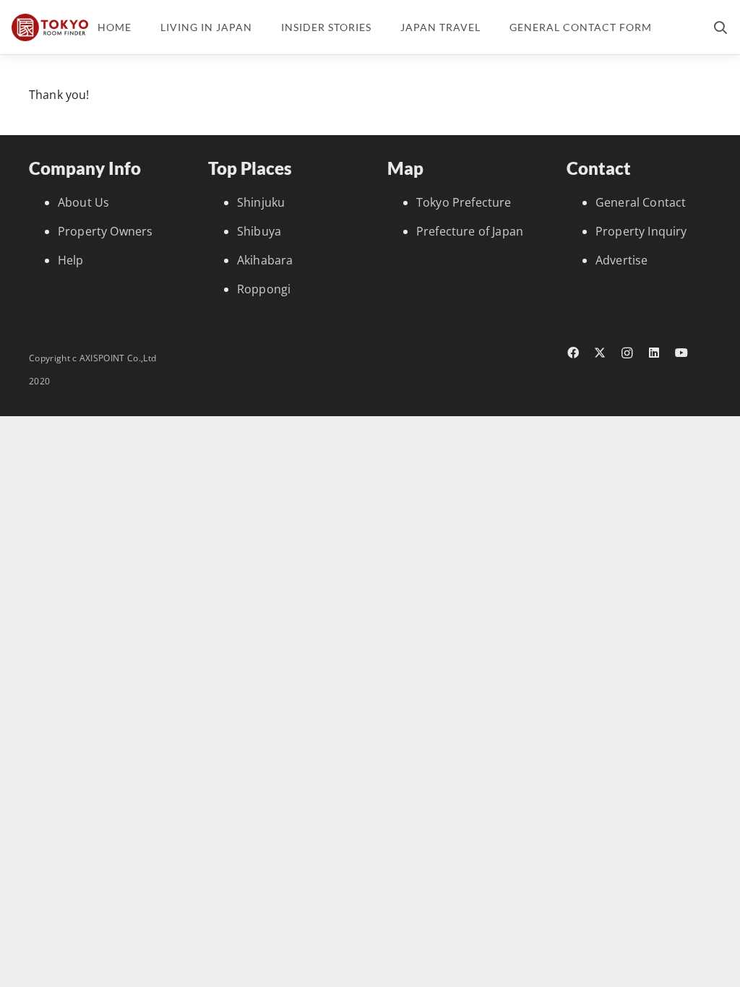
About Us (83, 202)
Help (71, 260)
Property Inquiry (641, 231)
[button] (720, 27)
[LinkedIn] (654, 352)
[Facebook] (573, 352)
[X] (600, 352)
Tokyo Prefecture (464, 202)
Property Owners (105, 231)
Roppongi (264, 289)
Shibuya (259, 231)
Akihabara (265, 260)
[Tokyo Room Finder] (50, 27)
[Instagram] (627, 353)
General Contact (640, 202)
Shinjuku (261, 202)
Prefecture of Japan (469, 231)
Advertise (621, 260)
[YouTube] (681, 352)
